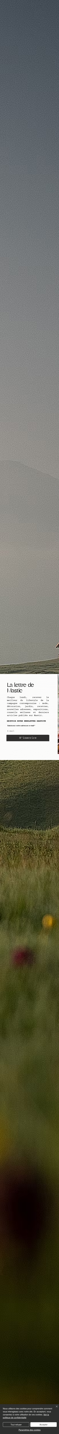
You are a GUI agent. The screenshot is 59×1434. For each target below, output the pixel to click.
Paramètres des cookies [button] (30, 1429)
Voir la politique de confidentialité (26, 1416)
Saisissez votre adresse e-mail (20, 725)
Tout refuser (16, 1424)
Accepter (44, 1424)
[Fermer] (55, 1408)
